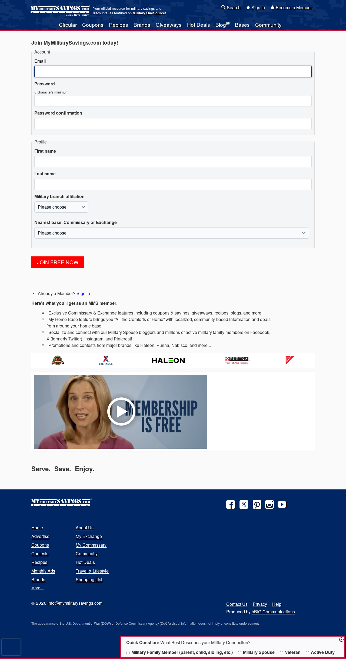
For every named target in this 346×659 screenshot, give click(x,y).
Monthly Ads (43, 571)
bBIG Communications (273, 611)
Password (44, 84)
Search (233, 7)
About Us (85, 527)
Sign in (83, 293)
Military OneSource (149, 13)
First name (45, 151)
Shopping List (89, 579)
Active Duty (323, 652)
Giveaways (169, 24)
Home (37, 527)
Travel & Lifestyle (92, 571)
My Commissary (91, 545)
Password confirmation (58, 113)
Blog (220, 24)
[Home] (61, 10)
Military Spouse (259, 652)
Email (40, 61)
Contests (39, 553)
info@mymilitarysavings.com (75, 603)
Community (268, 24)
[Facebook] (230, 504)
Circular (68, 24)
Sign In (257, 7)
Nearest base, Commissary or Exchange (75, 222)
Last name (45, 173)
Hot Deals (198, 24)
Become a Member (293, 7)
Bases (242, 24)
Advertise (40, 536)
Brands (142, 24)
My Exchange (89, 536)
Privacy (260, 604)
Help (276, 604)
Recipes (118, 24)
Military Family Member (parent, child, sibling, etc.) (182, 652)
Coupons (93, 24)
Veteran (293, 652)
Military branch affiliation (59, 196)
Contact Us (237, 604)
